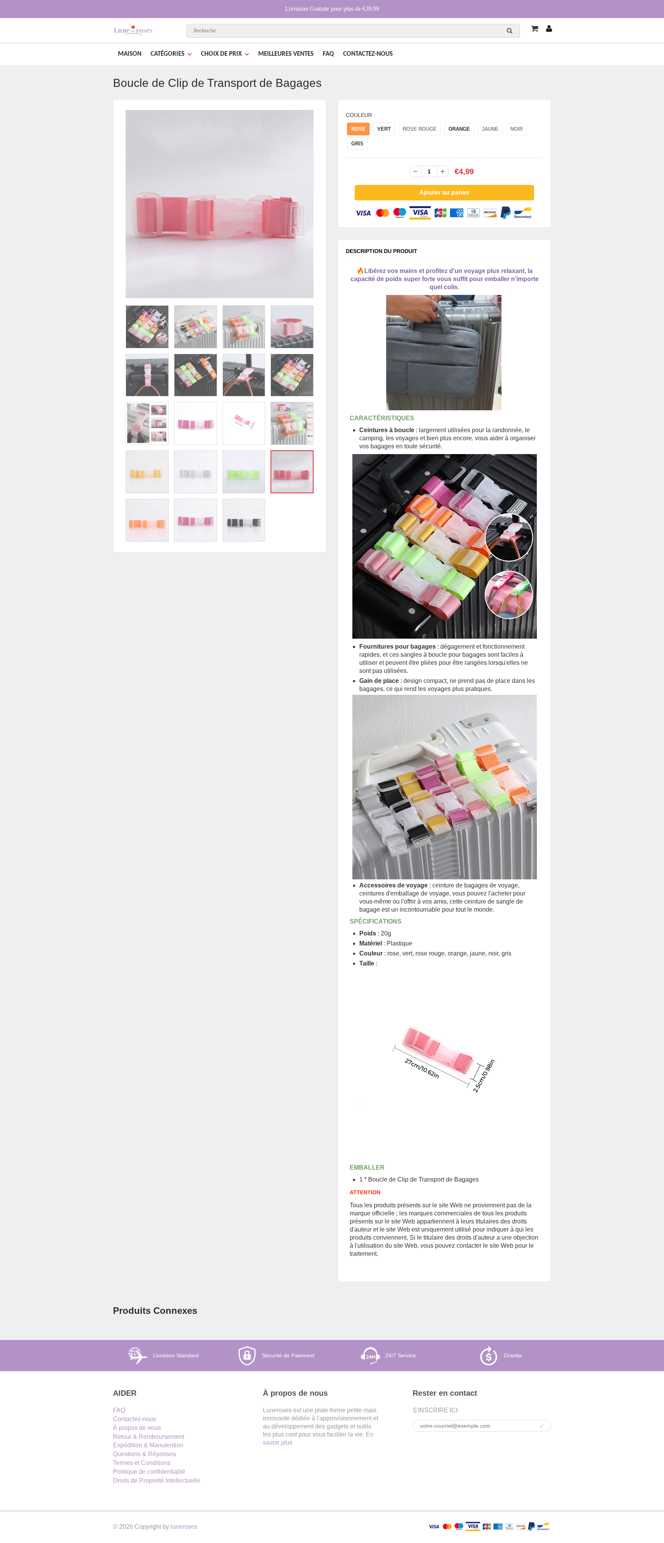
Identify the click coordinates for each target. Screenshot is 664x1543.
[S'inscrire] (541, 1426)
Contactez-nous (134, 1419)
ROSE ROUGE (420, 129)
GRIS (357, 143)
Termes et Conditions (142, 1463)
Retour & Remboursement (148, 1436)
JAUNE (490, 129)
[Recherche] (509, 30)
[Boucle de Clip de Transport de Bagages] (219, 204)
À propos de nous (137, 1428)
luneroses (184, 1526)
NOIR (516, 129)
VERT (384, 129)
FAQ (328, 54)
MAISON (129, 54)
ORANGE (459, 129)
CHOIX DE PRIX (221, 54)
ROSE (358, 129)
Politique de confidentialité (149, 1471)
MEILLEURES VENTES (286, 54)
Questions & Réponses (144, 1454)
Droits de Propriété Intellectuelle (156, 1480)
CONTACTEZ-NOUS (368, 54)
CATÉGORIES (167, 54)
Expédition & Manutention (148, 1445)
